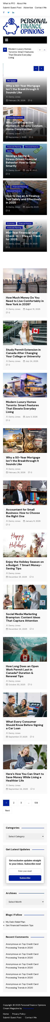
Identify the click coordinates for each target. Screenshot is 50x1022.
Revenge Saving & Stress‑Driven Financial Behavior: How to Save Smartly (21, 161)
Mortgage (11, 81)
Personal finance (31, 147)
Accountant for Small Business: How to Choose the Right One (23, 513)
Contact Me (41, 7)
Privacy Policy (18, 1014)
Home (6, 1014)
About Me (21, 3)
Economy (11, 223)
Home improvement (15, 117)
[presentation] (40, 50)
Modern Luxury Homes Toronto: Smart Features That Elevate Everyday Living (21, 53)
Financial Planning (14, 147)
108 (36, 802)
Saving (9, 151)
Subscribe (25, 878)
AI (8, 187)
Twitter (8, 12)
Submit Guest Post (12, 7)
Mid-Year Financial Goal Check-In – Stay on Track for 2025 (23, 236)
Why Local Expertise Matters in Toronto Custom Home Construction (24, 126)
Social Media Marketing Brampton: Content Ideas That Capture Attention (23, 617)
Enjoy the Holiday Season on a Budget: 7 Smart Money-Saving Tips (25, 565)
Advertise (28, 7)
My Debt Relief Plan (15, 921)
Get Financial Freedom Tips (19, 925)
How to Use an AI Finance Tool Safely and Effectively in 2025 (23, 199)
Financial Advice (25, 223)
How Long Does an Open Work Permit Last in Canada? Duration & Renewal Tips (22, 671)
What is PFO (9, 3)
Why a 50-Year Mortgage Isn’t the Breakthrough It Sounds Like (23, 89)
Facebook (4, 12)
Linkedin (13, 12)
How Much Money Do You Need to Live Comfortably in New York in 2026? (25, 301)
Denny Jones (14, 97)
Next (7, 810)
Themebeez (28, 1008)
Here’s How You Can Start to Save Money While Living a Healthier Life (25, 777)
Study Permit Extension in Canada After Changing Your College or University (23, 353)
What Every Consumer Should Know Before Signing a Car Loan (24, 725)
